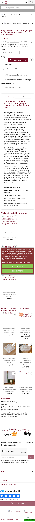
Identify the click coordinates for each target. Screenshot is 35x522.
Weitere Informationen (8, 262)
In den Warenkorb (18, 60)
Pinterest (16, 69)
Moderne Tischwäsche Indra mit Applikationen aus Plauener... (25, 389)
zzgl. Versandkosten (13, 42)
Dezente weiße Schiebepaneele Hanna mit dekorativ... (9, 389)
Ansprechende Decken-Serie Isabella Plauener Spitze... (9, 360)
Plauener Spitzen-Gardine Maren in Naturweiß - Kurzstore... (9, 235)
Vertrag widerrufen (17, 503)
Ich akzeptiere (17, 271)
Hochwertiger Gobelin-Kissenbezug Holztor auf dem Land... (9, 294)
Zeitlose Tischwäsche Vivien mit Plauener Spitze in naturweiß (9, 330)
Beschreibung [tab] (9, 97)
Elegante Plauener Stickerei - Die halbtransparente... (25, 330)
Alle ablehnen (17, 266)
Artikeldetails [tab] (20, 97)
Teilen (7, 69)
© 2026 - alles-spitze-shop (9, 520)
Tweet (11, 69)
